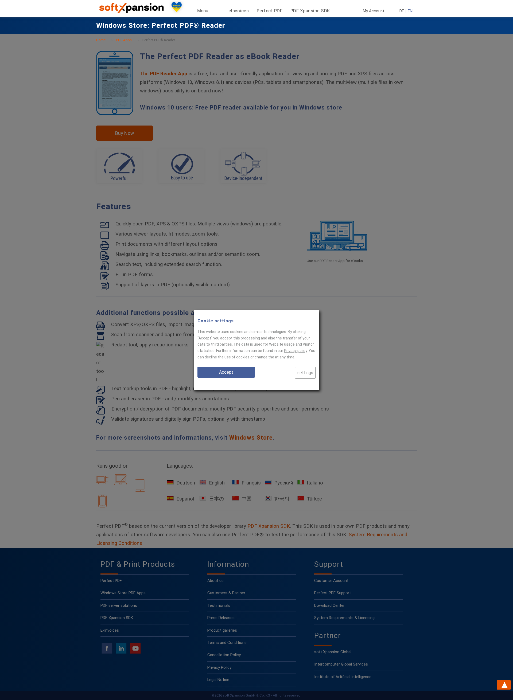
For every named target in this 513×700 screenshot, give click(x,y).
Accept (226, 372)
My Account (373, 11)
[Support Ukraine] (176, 8)
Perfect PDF (270, 10)
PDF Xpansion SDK (310, 10)
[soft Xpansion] (132, 11)
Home (101, 40)
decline (211, 357)
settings (305, 372)
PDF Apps (124, 40)
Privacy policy (295, 351)
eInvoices (238, 10)
